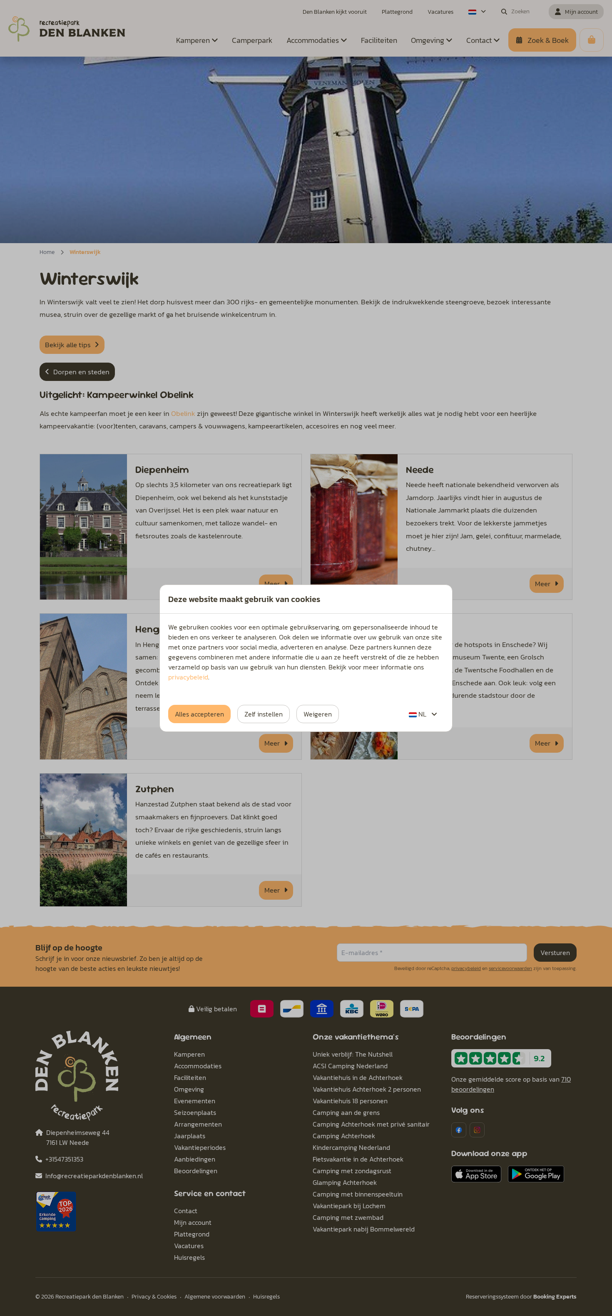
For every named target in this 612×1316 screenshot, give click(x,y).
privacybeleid (188, 677)
